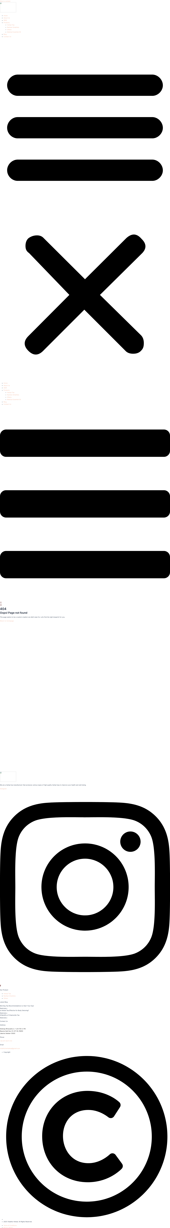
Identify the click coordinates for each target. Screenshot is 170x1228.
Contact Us (7, 36)
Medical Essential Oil (14, 32)
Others (9, 29)
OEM (5, 20)
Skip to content (5, 1)
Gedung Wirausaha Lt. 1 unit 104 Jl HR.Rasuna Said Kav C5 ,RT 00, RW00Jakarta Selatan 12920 (13, 1031)
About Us (7, 18)
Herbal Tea (10, 25)
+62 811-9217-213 (6, 1041)
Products (7, 22)
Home (6, 15)
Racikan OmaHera (13, 27)
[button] (85, 210)
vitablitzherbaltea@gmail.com (10, 1048)
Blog (5, 34)
